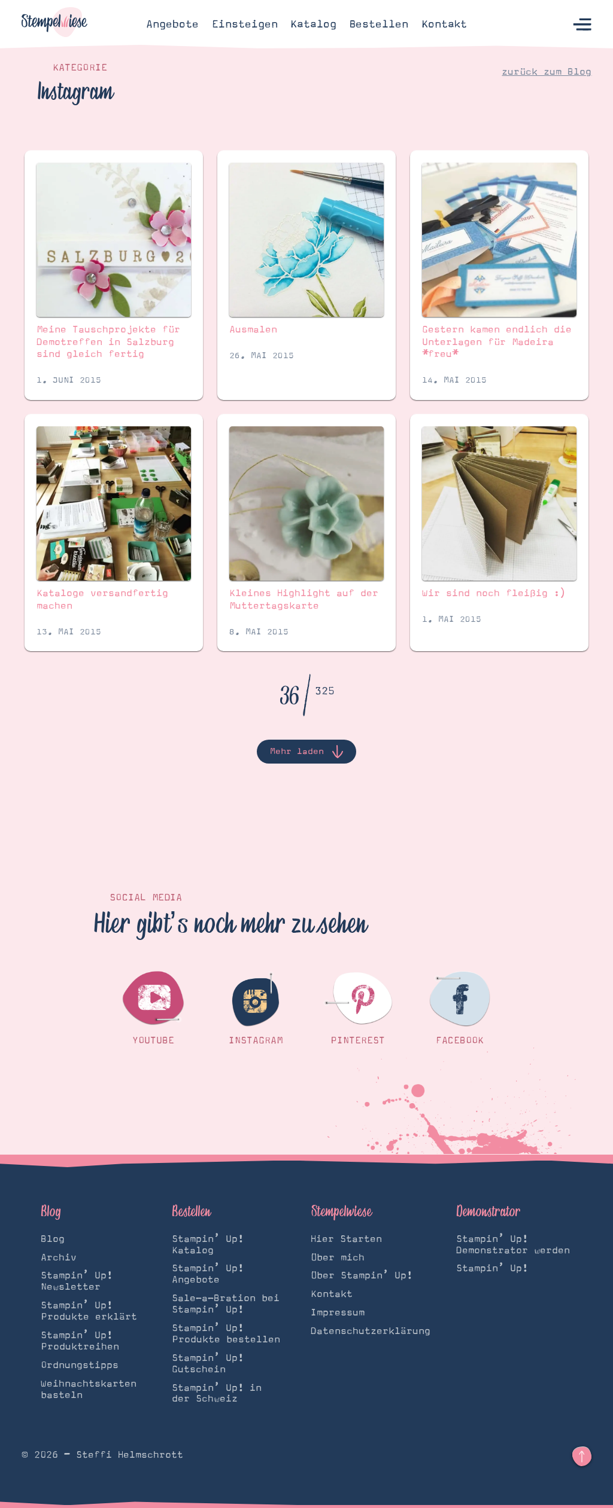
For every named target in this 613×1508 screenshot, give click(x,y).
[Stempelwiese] (54, 24)
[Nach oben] (581, 1456)
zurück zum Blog (546, 71)
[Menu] (582, 24)
